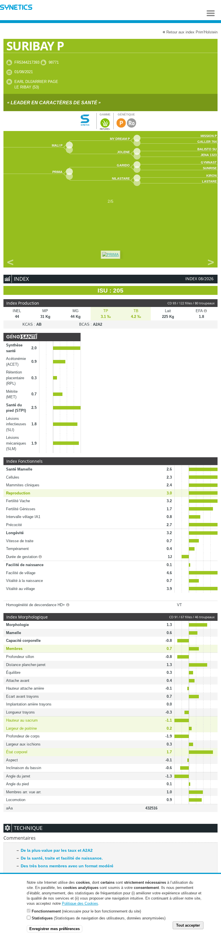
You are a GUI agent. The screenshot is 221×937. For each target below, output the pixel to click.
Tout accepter (188, 925)
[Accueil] (16, 8)
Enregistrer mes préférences (54, 929)
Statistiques (42, 918)
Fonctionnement (46, 911)
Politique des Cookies (80, 903)
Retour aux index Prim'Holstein (190, 32)
